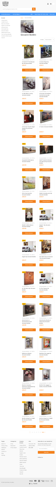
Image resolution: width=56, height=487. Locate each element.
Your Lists (52, 14)
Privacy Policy (4, 445)
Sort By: (42, 39)
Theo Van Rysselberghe (6, 34)
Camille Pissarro (4, 22)
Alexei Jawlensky (4, 29)
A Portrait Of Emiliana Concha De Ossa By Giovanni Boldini (45, 95)
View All (3, 37)
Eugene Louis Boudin (5, 25)
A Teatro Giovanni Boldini (46, 126)
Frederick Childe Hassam (6, 36)
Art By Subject (16, 14)
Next (43, 432)
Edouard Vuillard (4, 30)
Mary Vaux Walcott (5, 23)
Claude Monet (4, 20)
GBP (32, 14)
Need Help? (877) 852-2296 (41, 14)
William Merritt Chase (5, 32)
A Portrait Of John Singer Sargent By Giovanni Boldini (28, 128)
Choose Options (29, 70)
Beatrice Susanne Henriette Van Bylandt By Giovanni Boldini (28, 386)
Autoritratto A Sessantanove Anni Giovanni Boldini (27, 321)
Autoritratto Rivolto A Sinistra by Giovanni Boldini (45, 321)
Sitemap (3, 455)
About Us (3, 443)
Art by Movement (5, 14)
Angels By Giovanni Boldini (29, 256)
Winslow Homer (4, 27)
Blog (2, 453)
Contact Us (3, 451)
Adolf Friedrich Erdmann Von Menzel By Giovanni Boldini (45, 161)
